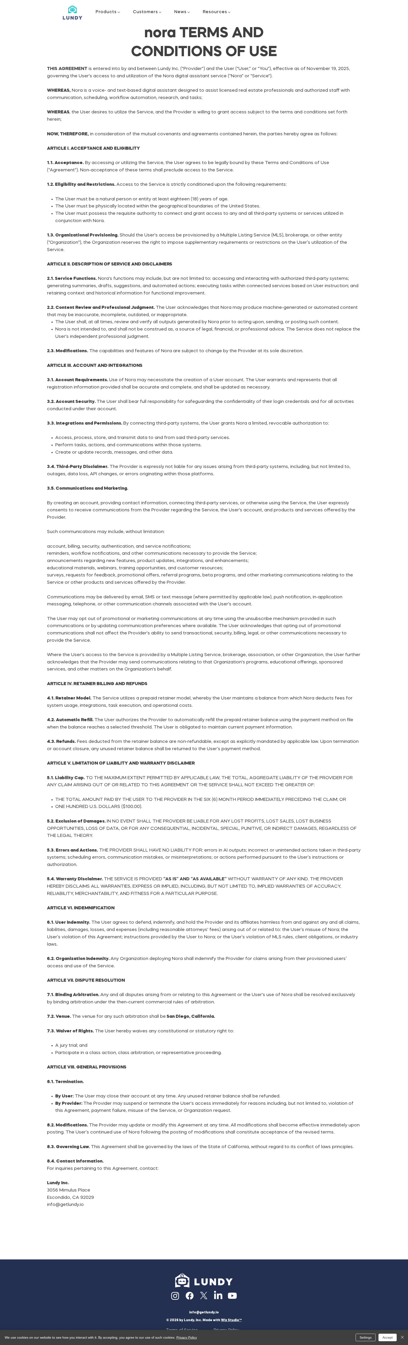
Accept (387, 1337)
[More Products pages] (119, 12)
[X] (204, 1296)
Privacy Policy (186, 1337)
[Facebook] (189, 1296)
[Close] (402, 1337)
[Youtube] (232, 1296)
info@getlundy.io (65, 1205)
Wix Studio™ (231, 1320)
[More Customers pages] (160, 12)
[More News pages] (188, 12)
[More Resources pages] (229, 12)
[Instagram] (175, 1296)
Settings (366, 1337)
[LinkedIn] (218, 1296)
